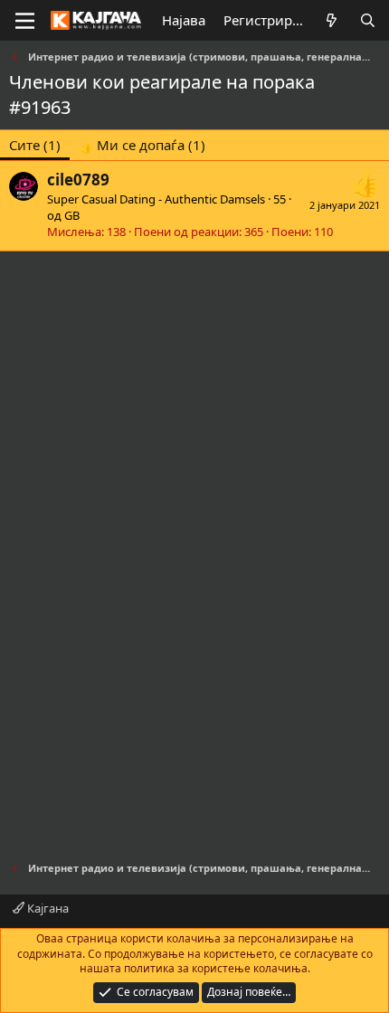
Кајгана (46, 908)
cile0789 (78, 179)
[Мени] (25, 21)
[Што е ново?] (331, 20)
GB (72, 215)
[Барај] (367, 20)
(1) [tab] (35, 145)
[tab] (142, 145)
